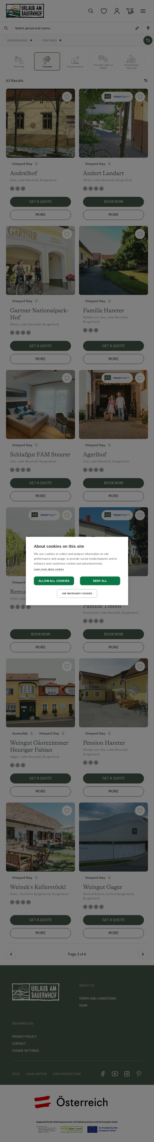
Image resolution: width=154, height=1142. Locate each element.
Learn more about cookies (49, 569)
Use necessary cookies (77, 593)
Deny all (100, 580)
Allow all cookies (53, 580)
